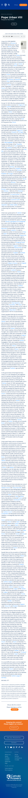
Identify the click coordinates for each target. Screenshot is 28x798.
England (15, 246)
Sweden (10, 601)
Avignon (24, 335)
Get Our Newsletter (14, 737)
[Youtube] (11, 747)
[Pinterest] (16, 747)
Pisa (16, 64)
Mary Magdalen (8, 142)
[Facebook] (5, 747)
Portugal (20, 132)
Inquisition (4, 205)
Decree (4, 383)
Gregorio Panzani (12, 263)
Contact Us (15, 786)
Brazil (23, 242)
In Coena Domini (14, 194)
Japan (5, 233)
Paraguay (18, 242)
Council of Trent (15, 199)
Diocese (22, 340)
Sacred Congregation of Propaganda (15, 221)
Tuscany (19, 419)
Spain (9, 494)
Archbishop (10, 79)
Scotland (22, 252)
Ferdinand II (17, 500)
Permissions (8, 770)
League (10, 582)
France (8, 74)
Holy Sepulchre (16, 303)
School (17, 756)
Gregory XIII (23, 235)
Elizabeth (14, 132)
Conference (18, 758)
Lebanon (13, 230)
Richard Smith (18, 247)
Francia (15, 547)
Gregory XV (21, 105)
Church (3, 88)
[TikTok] (19, 747)
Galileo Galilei (13, 205)
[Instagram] (13, 747)
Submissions (9, 768)
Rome (9, 46)
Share (14, 24)
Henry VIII (7, 606)
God (23, 119)
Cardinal (8, 106)
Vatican (3, 321)
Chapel (16, 654)
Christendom (4, 513)
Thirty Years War (17, 487)
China (24, 232)
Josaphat (9, 147)
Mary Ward (13, 310)
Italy (17, 496)
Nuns (20, 304)
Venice (10, 421)
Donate (23, 5)
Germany (21, 587)
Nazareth (17, 79)
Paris (8, 81)
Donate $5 (14, 709)
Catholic (19, 213)
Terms (7, 786)
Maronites (4, 228)
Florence (13, 43)
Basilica (12, 467)
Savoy (9, 525)
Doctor (20, 64)
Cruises (17, 759)
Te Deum (23, 652)
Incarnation (12, 304)
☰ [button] (2, 5)
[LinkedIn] (22, 747)
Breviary (12, 166)
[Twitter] (8, 747)
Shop (16, 5)
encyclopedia (6, 14)
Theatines (19, 144)
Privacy (10, 786)
